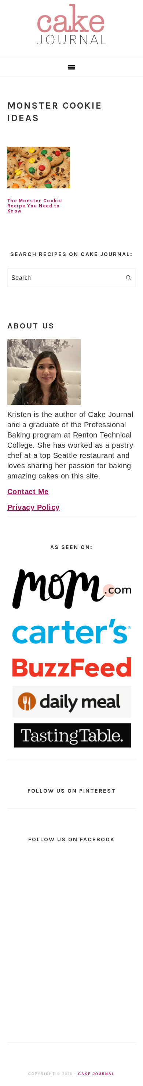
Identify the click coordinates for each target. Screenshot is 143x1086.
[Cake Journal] (71, 47)
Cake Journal (96, 1074)
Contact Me (28, 492)
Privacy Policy (33, 507)
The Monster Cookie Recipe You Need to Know (34, 206)
